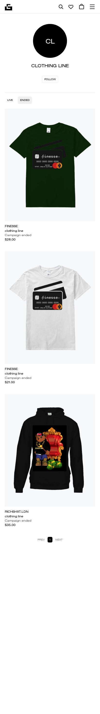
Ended (25, 100)
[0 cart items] (81, 6)
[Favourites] (71, 6)
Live (10, 100)
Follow (50, 79)
